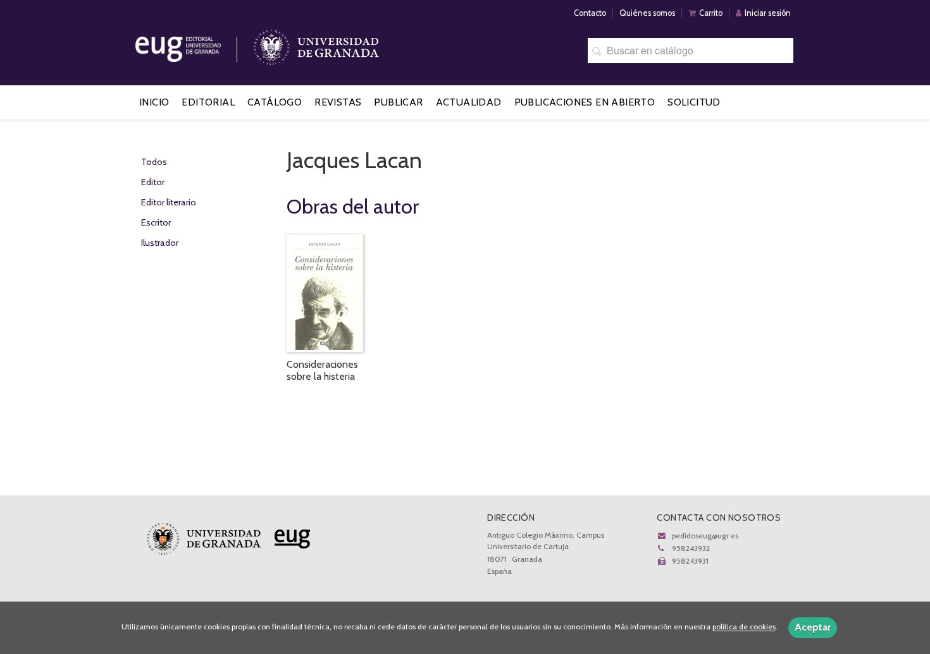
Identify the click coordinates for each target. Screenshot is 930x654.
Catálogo (274, 102)
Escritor (156, 222)
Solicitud (694, 102)
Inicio (154, 102)
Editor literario (168, 202)
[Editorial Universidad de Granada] (194, 44)
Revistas (337, 102)
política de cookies (744, 627)
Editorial (208, 102)
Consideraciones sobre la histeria (322, 370)
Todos (154, 161)
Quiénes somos (647, 13)
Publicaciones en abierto (584, 102)
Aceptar (813, 627)
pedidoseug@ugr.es (705, 535)
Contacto (590, 13)
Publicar (398, 102)
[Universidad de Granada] (316, 44)
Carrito (710, 13)
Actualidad (469, 102)
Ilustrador (159, 242)
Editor (152, 182)
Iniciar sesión (768, 13)
